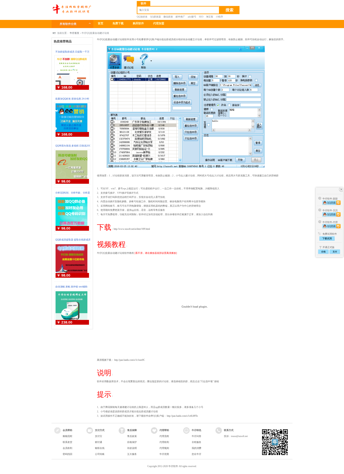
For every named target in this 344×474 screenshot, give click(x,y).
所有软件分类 (68, 23)
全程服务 (196, 442)
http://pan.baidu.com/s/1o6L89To (182, 415)
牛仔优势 (164, 454)
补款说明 (132, 448)
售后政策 (132, 436)
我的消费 (196, 448)
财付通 (98, 442)
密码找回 (67, 454)
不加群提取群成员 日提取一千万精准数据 (72, 53)
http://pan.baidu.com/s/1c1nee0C (129, 360)
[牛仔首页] (71, 13)
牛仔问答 (196, 436)
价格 (323, 251)
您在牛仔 (196, 454)
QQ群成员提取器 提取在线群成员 (73, 239)
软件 (143, 3)
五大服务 (132, 454)
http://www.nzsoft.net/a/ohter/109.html (132, 229)
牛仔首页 (74, 33)
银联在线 (100, 448)
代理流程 (164, 436)
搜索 (230, 10)
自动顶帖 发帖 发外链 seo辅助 (71, 286)
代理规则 (164, 448)
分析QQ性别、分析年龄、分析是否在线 (72, 194)
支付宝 (98, 436)
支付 (335, 251)
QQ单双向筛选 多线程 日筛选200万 (73, 147)
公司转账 (100, 454)
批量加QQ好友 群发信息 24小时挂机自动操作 (72, 100)
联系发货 (67, 442)
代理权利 (164, 442)
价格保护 (132, 442)
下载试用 (327, 238)
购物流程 (67, 436)
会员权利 (67, 448)
